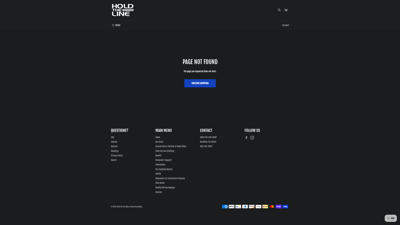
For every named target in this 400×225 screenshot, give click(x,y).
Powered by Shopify (136, 207)
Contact (114, 141)
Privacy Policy (117, 155)
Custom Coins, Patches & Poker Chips (170, 146)
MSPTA (158, 173)
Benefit (158, 155)
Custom (158, 192)
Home (157, 137)
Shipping (115, 151)
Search (114, 160)
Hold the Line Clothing (164, 151)
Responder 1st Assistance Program (170, 178)
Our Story (159, 141)
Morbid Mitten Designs (165, 187)
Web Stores (160, 183)
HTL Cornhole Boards (163, 169)
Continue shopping (200, 83)
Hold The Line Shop (123, 207)
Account (285, 25)
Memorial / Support (163, 160)
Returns (114, 146)
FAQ (112, 137)
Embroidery (160, 164)
